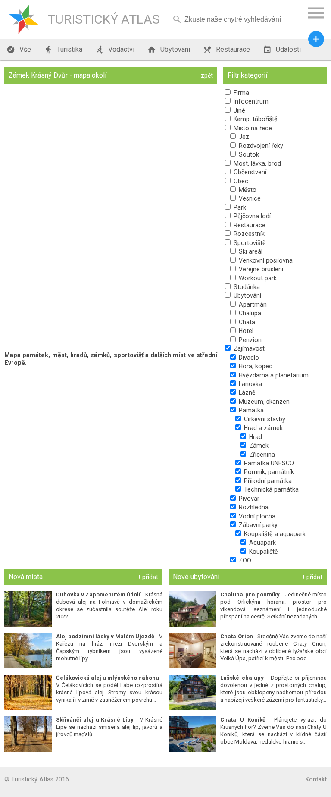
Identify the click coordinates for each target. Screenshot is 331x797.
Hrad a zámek (262, 427)
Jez (243, 136)
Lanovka (249, 383)
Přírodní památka (267, 480)
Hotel (245, 330)
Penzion (249, 339)
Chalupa (249, 313)
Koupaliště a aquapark (274, 533)
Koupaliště (262, 551)
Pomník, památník (268, 471)
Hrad (254, 436)
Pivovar (248, 498)
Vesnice (249, 198)
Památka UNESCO (268, 463)
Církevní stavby (263, 419)
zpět (207, 75)
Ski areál (249, 251)
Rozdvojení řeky (260, 145)
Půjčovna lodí (251, 216)
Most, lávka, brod (256, 163)
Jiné (238, 110)
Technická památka (270, 489)
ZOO (244, 560)
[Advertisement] (110, 431)
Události (282, 49)
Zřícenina (261, 454)
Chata (246, 322)
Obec (240, 181)
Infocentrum (250, 101)
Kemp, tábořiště (255, 119)
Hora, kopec (254, 366)
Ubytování (168, 49)
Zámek (258, 445)
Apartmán (252, 304)
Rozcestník (248, 233)
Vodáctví (114, 49)
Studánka (246, 286)
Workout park (257, 278)
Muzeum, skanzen (263, 401)
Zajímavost (248, 348)
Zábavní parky (257, 524)
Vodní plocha (256, 516)
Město (246, 189)
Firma (240, 92)
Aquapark (261, 542)
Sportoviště (249, 242)
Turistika (63, 49)
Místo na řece (252, 128)
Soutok (248, 154)
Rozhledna (253, 507)
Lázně (246, 392)
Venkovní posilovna (265, 260)
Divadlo (248, 357)
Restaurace (226, 49)
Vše (18, 49)
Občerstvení (249, 172)
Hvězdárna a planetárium (273, 375)
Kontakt (316, 779)
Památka (250, 410)
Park (239, 207)
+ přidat (147, 577)
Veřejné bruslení (260, 269)
